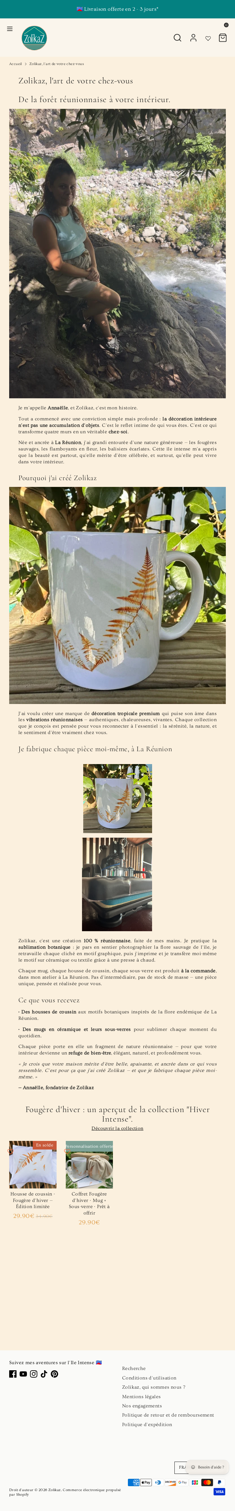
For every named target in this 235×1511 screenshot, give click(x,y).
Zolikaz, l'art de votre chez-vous (56, 64)
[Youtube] (23, 1374)
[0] (223, 34)
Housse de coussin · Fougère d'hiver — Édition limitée (32, 1200)
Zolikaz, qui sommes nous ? (153, 1387)
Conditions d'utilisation (149, 1378)
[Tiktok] (44, 1374)
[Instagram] (33, 1374)
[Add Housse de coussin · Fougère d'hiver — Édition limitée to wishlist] (10, 1151)
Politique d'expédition (147, 1424)
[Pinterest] (54, 1374)
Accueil (15, 64)
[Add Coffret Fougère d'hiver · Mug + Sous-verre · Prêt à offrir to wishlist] (67, 1151)
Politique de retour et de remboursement (168, 1415)
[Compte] (193, 34)
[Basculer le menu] (10, 28)
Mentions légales (141, 1396)
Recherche (134, 1368)
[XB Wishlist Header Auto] (208, 27)
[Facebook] (13, 1374)
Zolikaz (54, 1490)
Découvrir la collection (117, 1128)
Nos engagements (142, 1406)
